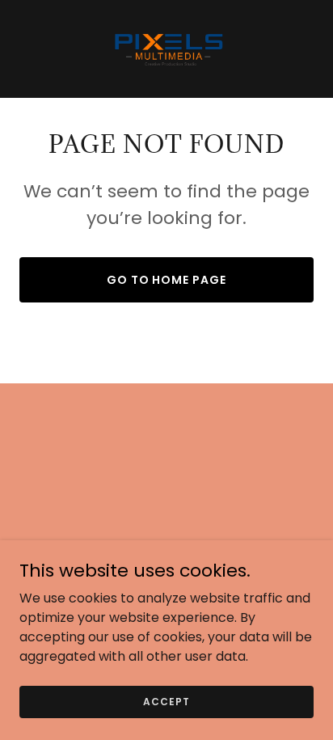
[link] (166, 48)
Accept (166, 701)
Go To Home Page (167, 280)
